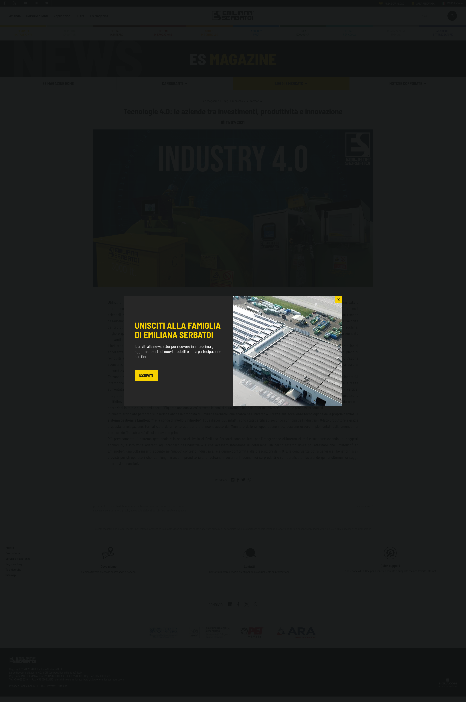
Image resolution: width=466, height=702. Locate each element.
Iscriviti (146, 375)
